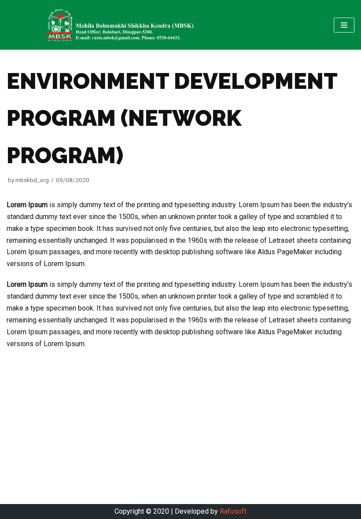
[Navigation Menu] (344, 25)
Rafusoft (233, 511)
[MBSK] (120, 25)
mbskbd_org (32, 179)
